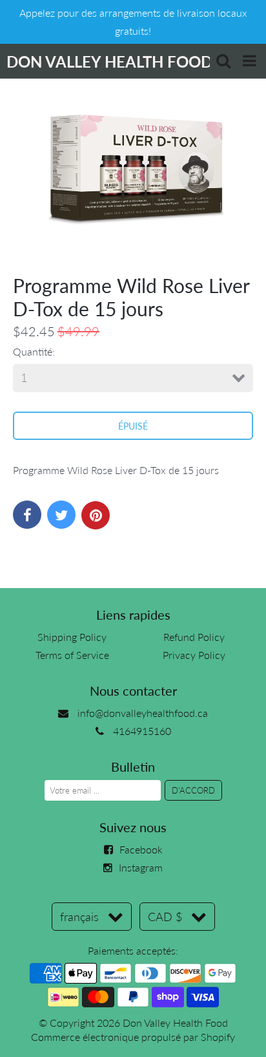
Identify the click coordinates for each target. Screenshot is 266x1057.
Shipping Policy (72, 637)
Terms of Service (72, 655)
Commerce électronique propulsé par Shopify (133, 1037)
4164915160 (142, 731)
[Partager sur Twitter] (61, 514)
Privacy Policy (194, 655)
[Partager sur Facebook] (27, 514)
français (79, 916)
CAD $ (165, 916)
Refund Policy (194, 637)
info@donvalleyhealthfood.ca (142, 713)
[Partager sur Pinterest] (95, 515)
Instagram (141, 867)
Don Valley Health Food (175, 1022)
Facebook (141, 849)
